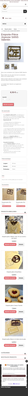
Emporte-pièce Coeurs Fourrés (14, 305)
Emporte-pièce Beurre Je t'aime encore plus (14, 339)
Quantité (5, 97)
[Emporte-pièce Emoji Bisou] (14, 260)
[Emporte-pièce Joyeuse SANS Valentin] (7, 66)
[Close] (26, 361)
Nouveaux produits (9, 357)
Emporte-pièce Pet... (6, 202)
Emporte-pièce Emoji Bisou (14, 272)
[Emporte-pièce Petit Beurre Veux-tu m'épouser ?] (8, 194)
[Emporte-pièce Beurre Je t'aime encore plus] (14, 327)
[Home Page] (2, 29)
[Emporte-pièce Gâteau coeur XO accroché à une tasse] (14, 225)
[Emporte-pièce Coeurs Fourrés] (14, 294)
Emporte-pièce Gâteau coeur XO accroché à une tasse (14, 237)
